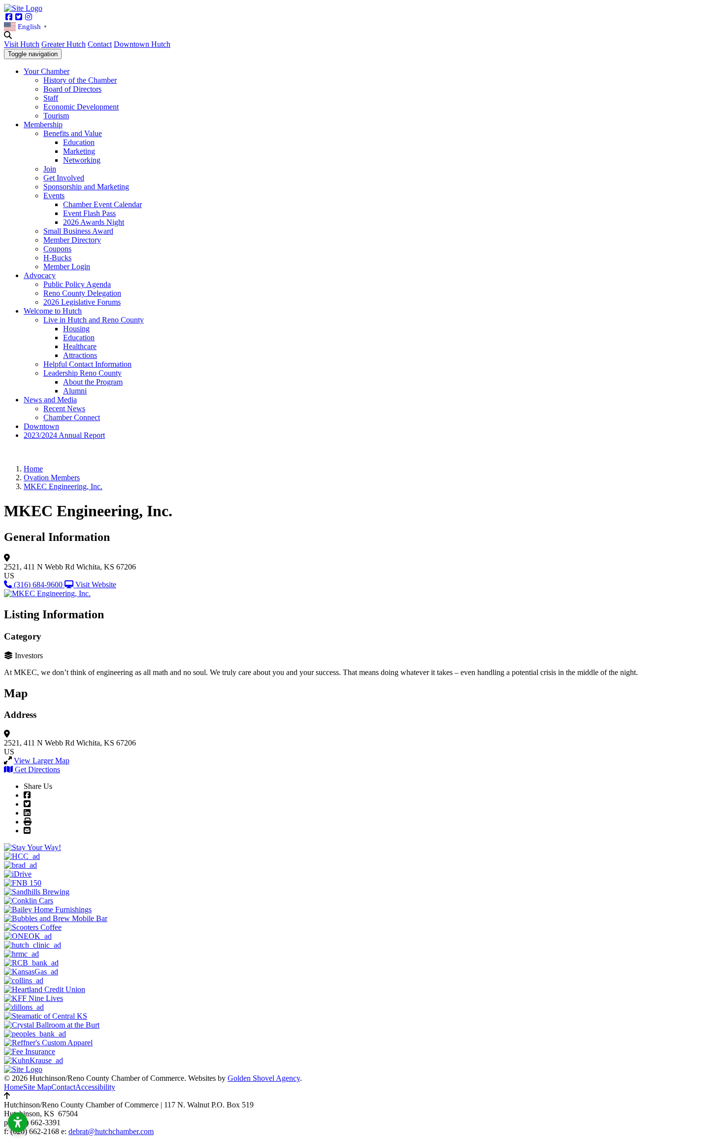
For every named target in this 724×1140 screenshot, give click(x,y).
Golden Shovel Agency (264, 1078)
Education (79, 142)
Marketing (79, 151)
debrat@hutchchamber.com (111, 1131)
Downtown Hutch (142, 44)
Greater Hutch (63, 44)
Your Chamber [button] (46, 71)
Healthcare (80, 346)
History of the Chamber (80, 80)
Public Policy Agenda (77, 284)
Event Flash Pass (89, 213)
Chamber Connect (71, 417)
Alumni (75, 391)
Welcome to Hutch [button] (53, 311)
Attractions (80, 355)
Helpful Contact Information (87, 364)
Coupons (57, 249)
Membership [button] (43, 124)
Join (49, 169)
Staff (50, 98)
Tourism (56, 115)
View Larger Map (41, 760)
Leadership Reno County (82, 373)
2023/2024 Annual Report (64, 435)
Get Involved (63, 178)
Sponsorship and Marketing (86, 186)
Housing (76, 328)
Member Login (66, 266)
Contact (100, 44)
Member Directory (72, 240)
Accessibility (95, 1087)
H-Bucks (57, 257)
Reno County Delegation (82, 293)
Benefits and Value (72, 133)
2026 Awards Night (93, 222)
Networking (81, 160)
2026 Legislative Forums (82, 302)
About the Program (93, 382)
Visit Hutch (21, 44)
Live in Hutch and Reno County (93, 320)
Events (54, 195)
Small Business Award (78, 231)
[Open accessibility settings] (18, 1122)
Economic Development (81, 107)
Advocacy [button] (40, 275)
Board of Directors (72, 89)
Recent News (64, 408)
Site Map (37, 1087)
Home (13, 1087)
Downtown (41, 426)
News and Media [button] (50, 399)
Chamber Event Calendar (102, 204)
